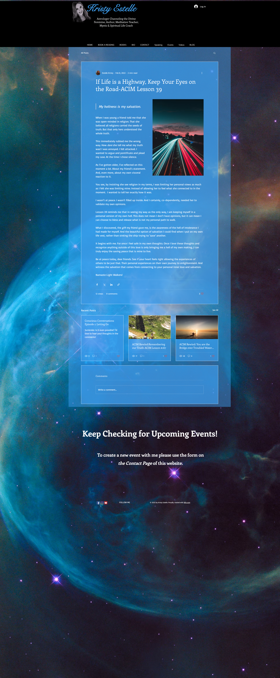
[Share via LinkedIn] (111, 284)
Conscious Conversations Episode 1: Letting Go (99, 322)
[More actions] (202, 73)
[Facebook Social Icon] (98, 502)
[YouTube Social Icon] (105, 502)
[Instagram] (102, 502)
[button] (214, 53)
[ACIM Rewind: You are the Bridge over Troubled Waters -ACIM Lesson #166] (197, 327)
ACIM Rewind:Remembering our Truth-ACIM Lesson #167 (149, 345)
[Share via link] (118, 284)
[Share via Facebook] (97, 284)
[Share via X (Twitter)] (104, 284)
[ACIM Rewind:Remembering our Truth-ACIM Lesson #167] (150, 327)
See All (215, 310)
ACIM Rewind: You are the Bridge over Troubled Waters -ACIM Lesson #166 (196, 345)
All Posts (85, 53)
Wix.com (187, 502)
